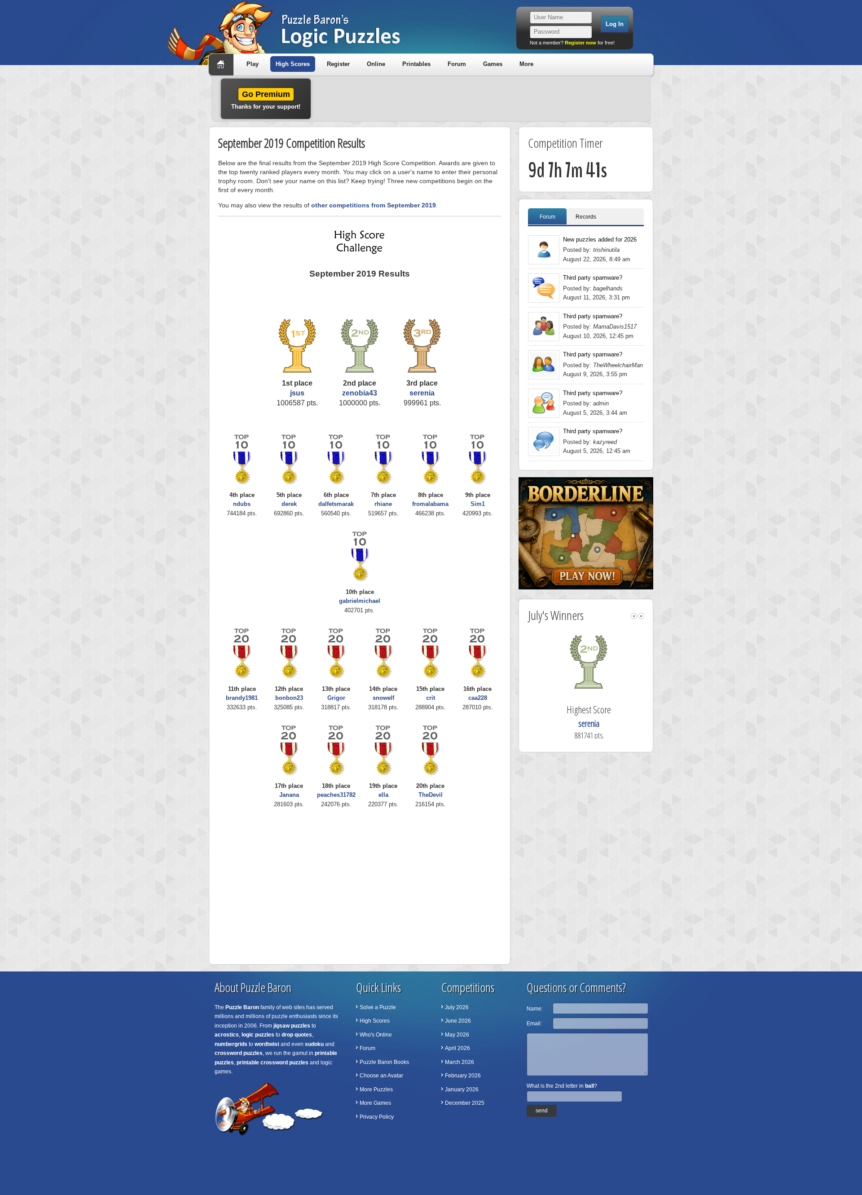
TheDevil (430, 794)
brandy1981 (242, 697)
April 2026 (457, 1048)
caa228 (477, 697)
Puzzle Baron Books (384, 1062)
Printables (416, 64)
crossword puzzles (239, 1053)
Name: (535, 1009)
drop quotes (296, 1035)
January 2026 (462, 1089)
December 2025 (464, 1103)
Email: (534, 1023)
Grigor (336, 697)
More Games (375, 1103)
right (641, 616)
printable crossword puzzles (272, 1062)
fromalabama (430, 504)
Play (252, 64)
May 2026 (457, 1035)
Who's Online (376, 1035)
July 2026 (457, 1007)
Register (338, 64)
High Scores (293, 64)
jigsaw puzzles (291, 1026)
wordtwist (267, 1044)
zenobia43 (359, 393)
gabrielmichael (359, 601)
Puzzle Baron (242, 1007)
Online (376, 64)
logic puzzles (258, 1035)
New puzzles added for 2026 (600, 239)
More (526, 64)
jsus (297, 393)
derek (289, 504)
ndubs (242, 504)
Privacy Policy (377, 1117)
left (634, 616)
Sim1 (478, 504)
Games (492, 64)
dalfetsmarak (336, 504)
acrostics (227, 1035)
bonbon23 (289, 697)
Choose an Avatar (381, 1075)
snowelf (383, 697)
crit (430, 697)
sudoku (314, 1044)
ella (383, 794)
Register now (580, 42)
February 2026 (463, 1075)
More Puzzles (376, 1089)
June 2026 (458, 1021)
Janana (289, 794)
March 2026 (459, 1062)
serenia (422, 393)
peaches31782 (336, 794)
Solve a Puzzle (378, 1007)
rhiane (383, 504)
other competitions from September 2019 (373, 205)
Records (586, 217)
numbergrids (231, 1044)
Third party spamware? (592, 277)
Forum (457, 64)
